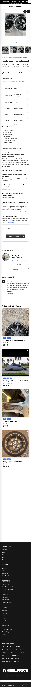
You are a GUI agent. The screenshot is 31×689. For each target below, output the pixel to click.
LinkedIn (4, 621)
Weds (8, 655)
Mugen (17, 652)
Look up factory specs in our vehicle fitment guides (14, 212)
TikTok (3, 615)
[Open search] (28, 6)
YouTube (4, 618)
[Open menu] (2, 6)
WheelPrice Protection (7, 576)
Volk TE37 (15, 661)
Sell (3, 554)
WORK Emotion (15, 658)
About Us (4, 557)
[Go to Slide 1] (5, 50)
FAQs (3, 570)
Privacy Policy (5, 632)
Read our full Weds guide (8, 222)
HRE (12, 652)
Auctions (4, 552)
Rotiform (23, 652)
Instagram (4, 610)
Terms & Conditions (7, 629)
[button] (15, 26)
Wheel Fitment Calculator (8, 587)
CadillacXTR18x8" (10, 421)
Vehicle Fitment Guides (7, 589)
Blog (3, 559)
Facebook (4, 613)
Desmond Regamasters (8, 650)
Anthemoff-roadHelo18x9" (14, 340)
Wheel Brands (5, 592)
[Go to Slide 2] (13, 50)
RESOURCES (6, 581)
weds (13, 57)
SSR (3, 655)
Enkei (17, 650)
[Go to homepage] (15, 6)
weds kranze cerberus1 (21, 57)
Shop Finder (5, 597)
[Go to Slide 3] (21, 50)
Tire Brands (5, 594)
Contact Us (4, 568)
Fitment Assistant (6, 602)
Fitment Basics (6, 584)
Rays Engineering (6, 661)
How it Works (5, 573)
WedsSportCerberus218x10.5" (15, 381)
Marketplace (5, 549)
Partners (4, 634)
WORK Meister (15, 655)
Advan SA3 (5, 647)
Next (30, 104)
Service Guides (5, 599)
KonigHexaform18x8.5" (12, 462)
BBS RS (18, 647)
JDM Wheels (5, 652)
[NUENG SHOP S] (6, 257)
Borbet (12, 647)
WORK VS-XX (5, 658)
